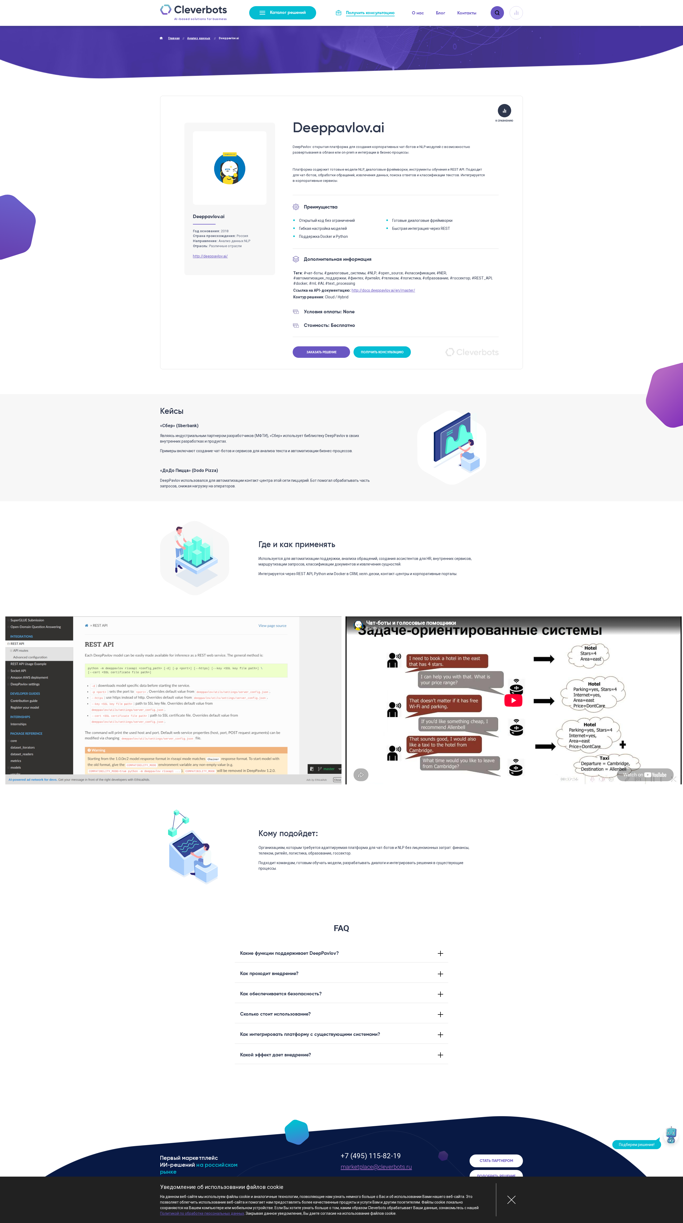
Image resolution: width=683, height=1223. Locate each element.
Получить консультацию (382, 352)
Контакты (466, 13)
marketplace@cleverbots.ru (376, 1167)
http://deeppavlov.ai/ (210, 256)
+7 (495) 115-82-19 (371, 1156)
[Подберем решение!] (671, 1138)
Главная (174, 38)
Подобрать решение (496, 1176)
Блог (440, 13)
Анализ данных (198, 38)
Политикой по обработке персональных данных (202, 1213)
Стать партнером (496, 1161)
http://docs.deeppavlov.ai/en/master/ (383, 290)
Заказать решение (321, 352)
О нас (418, 13)
